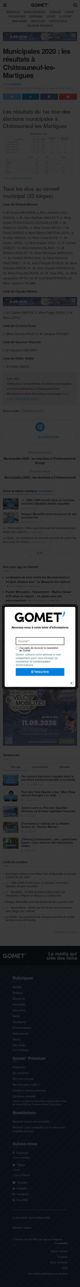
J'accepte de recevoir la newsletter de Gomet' (38, 649)
